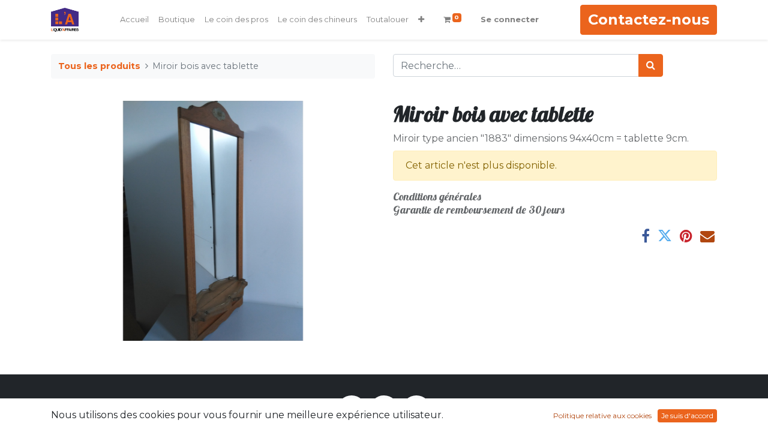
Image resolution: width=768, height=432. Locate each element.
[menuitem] (134, 20)
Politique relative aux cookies (602, 415)
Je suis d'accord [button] (687, 415)
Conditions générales (437, 196)
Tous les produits (99, 66)
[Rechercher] (650, 65)
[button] (421, 20)
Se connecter (510, 19)
